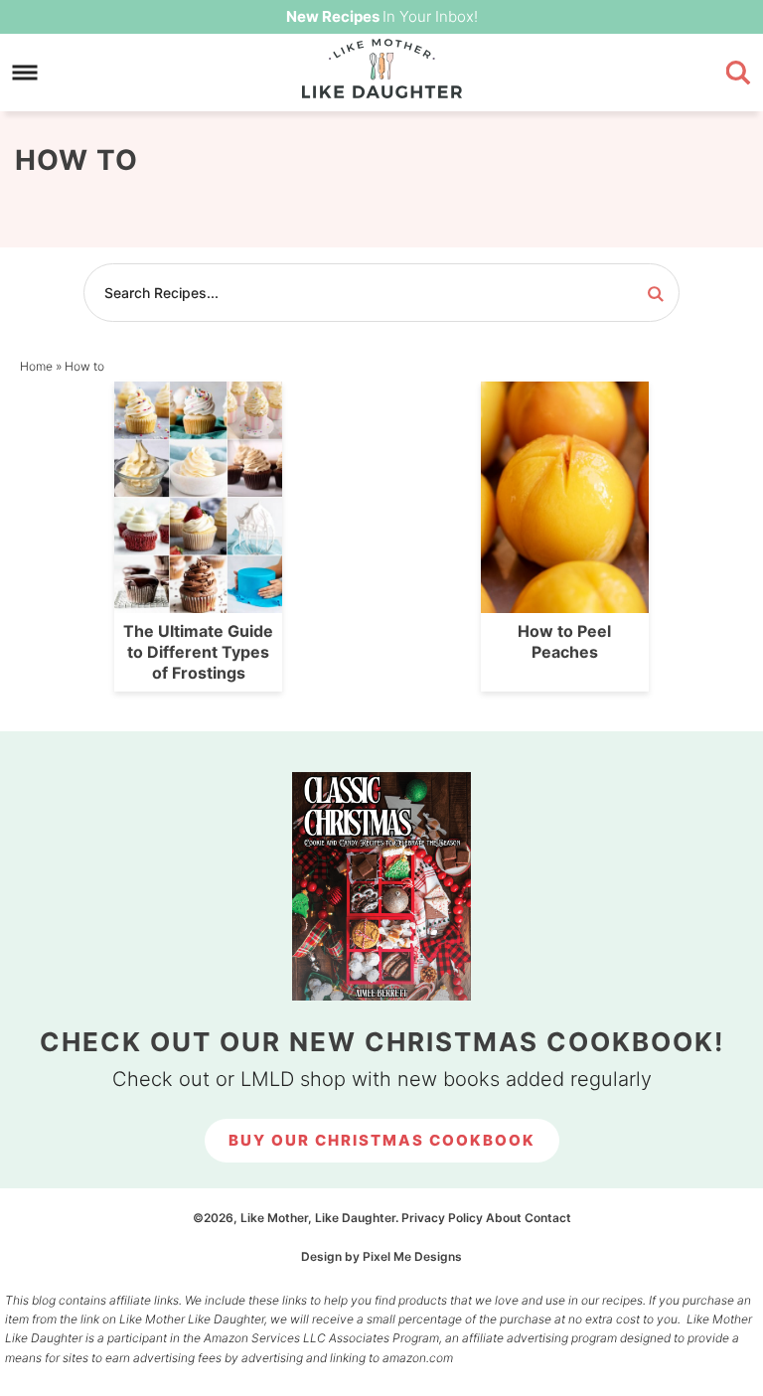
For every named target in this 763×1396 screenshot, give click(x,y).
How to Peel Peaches (564, 641)
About (504, 1217)
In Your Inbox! (382, 16)
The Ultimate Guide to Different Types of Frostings (198, 652)
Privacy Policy (442, 1217)
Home (36, 366)
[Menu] (25, 73)
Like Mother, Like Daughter (381, 68)
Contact (548, 1217)
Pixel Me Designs (412, 1256)
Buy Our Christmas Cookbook (382, 1140)
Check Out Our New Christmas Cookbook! (382, 1041)
